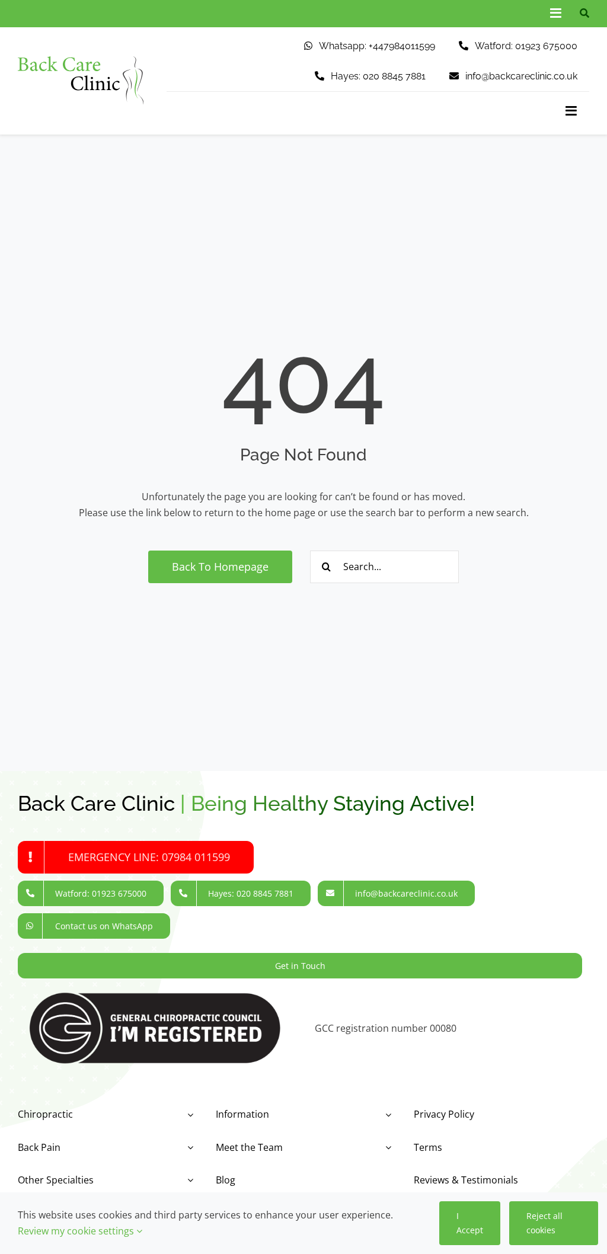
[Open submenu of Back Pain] (188, 1147)
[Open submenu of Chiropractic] (188, 1114)
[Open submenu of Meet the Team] (386, 1147)
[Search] (581, 13)
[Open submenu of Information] (386, 1114)
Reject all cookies (544, 1223)
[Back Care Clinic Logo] (80, 61)
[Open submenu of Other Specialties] (188, 1180)
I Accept (469, 1223)
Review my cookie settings (77, 1230)
